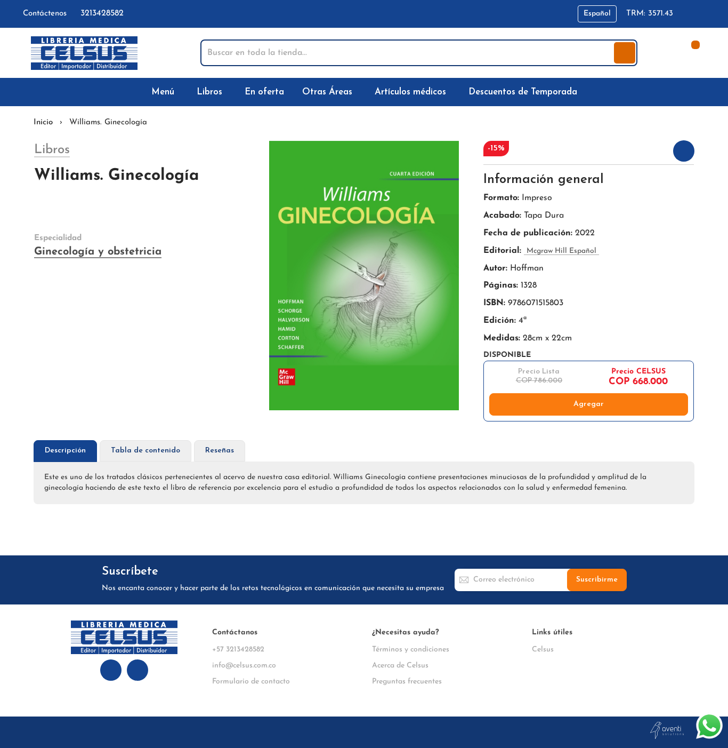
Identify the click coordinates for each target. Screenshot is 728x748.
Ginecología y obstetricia (97, 251)
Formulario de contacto (251, 682)
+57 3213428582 (238, 650)
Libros (52, 150)
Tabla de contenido (145, 451)
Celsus (543, 650)
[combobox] (408, 53)
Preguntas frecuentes (407, 682)
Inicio (43, 122)
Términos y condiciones (410, 650)
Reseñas (219, 451)
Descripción (65, 451)
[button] (597, 13)
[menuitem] (165, 92)
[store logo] (84, 53)
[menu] (364, 92)
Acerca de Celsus (400, 666)
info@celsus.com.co (244, 666)
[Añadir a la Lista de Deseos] (683, 151)
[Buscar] (624, 52)
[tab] (65, 451)
